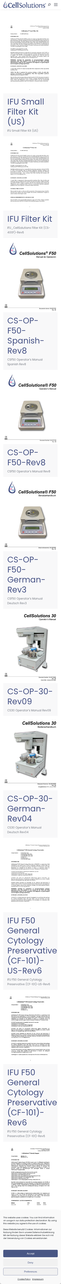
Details (34, 57)
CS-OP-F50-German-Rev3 (26, 574)
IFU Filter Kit (29, 219)
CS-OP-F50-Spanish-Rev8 (25, 336)
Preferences (30, 1271)
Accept (30, 1253)
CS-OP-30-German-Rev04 (30, 808)
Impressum (38, 1279)
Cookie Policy (24, 1279)
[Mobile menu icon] (56, 5)
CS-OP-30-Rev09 (30, 696)
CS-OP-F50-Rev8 (26, 457)
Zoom (26, 57)
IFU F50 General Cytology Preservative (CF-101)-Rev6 (32, 1097)
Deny (30, 1262)
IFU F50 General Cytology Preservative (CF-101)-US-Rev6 (32, 945)
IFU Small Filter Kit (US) (25, 112)
